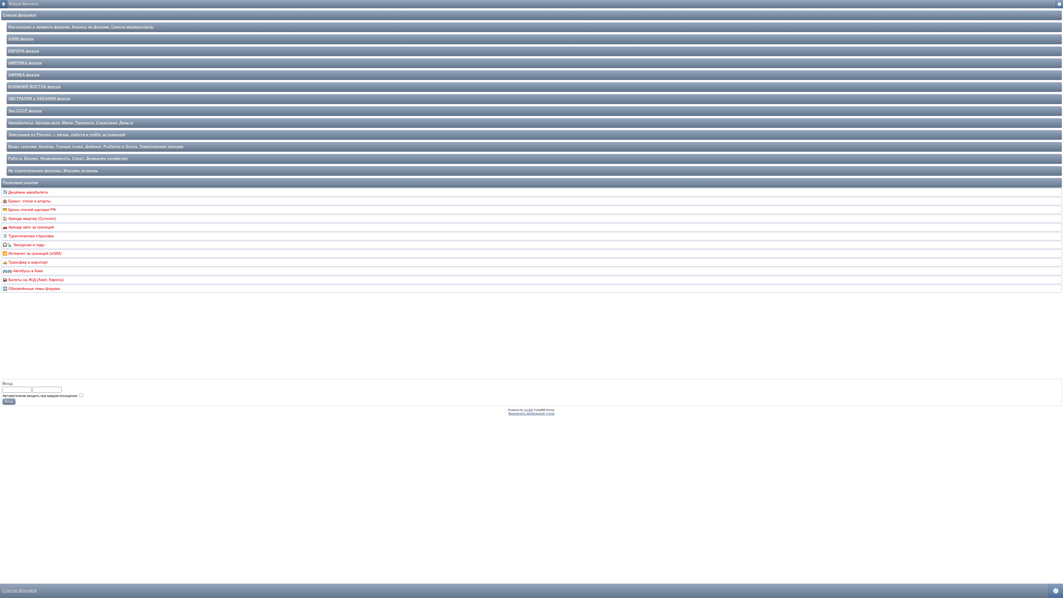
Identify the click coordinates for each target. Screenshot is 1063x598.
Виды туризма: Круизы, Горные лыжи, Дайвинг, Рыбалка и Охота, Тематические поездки (96, 146)
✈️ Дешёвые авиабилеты (25, 192)
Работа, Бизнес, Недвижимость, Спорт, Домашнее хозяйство (68, 158)
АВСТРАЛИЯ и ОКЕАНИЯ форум (39, 98)
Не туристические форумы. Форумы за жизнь (53, 170)
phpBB (528, 409)
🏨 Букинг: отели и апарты (26, 201)
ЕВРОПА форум (23, 51)
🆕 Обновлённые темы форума (31, 288)
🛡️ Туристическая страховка (28, 236)
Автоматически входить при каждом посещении (40, 396)
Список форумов (19, 15)
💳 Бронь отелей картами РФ (29, 209)
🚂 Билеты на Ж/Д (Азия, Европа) (33, 279)
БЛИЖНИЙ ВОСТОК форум (34, 86)
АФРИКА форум (23, 75)
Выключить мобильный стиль (531, 414)
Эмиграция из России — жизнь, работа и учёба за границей (67, 134)
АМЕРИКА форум (25, 63)
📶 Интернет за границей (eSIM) (31, 253)
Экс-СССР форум (25, 111)
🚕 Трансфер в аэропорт (25, 262)
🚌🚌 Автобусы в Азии (22, 271)
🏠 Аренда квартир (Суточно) (29, 218)
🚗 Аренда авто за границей (28, 227)
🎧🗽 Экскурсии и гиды (23, 245)
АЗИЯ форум (20, 39)
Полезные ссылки (20, 182)
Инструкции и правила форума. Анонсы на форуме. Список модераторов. (81, 27)
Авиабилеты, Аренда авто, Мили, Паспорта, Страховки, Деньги (70, 122)
